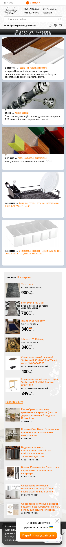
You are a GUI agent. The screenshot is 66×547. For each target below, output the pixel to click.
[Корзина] (60, 25)
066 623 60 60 (31, 12)
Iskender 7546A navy (33, 339)
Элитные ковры (29, 324)
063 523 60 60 (50, 9)
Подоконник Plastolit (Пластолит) (33, 67)
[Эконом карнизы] (33, 96)
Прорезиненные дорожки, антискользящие (35, 307)
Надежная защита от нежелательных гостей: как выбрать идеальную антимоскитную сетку (36, 452)
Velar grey (27, 284)
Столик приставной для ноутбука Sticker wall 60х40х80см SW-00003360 (39, 382)
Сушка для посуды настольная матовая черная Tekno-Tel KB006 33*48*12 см (32, 204)
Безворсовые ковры (32, 288)
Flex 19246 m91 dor (32, 302)
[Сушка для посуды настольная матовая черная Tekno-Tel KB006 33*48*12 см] (33, 186)
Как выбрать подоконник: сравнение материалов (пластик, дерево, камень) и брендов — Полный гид (39, 414)
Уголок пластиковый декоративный (32, 157)
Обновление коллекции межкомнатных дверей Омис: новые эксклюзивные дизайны (38, 488)
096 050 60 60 (31, 9)
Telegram (47, 12)
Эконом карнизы (22, 112)
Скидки (35, 2)
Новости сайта (14, 402)
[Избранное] (50, 25)
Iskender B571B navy (33, 320)
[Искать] (59, 19)
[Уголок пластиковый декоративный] (33, 141)
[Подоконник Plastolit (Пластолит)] (33, 51)
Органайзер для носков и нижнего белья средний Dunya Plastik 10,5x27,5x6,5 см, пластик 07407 (33, 252)
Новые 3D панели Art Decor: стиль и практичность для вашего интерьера (40, 470)
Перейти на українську (38, 535)
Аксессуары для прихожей (35, 367)
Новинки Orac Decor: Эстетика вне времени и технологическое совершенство (40, 432)
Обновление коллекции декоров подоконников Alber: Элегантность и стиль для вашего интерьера (40, 507)
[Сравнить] (55, 25)
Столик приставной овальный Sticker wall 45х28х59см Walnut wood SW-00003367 (39, 360)
